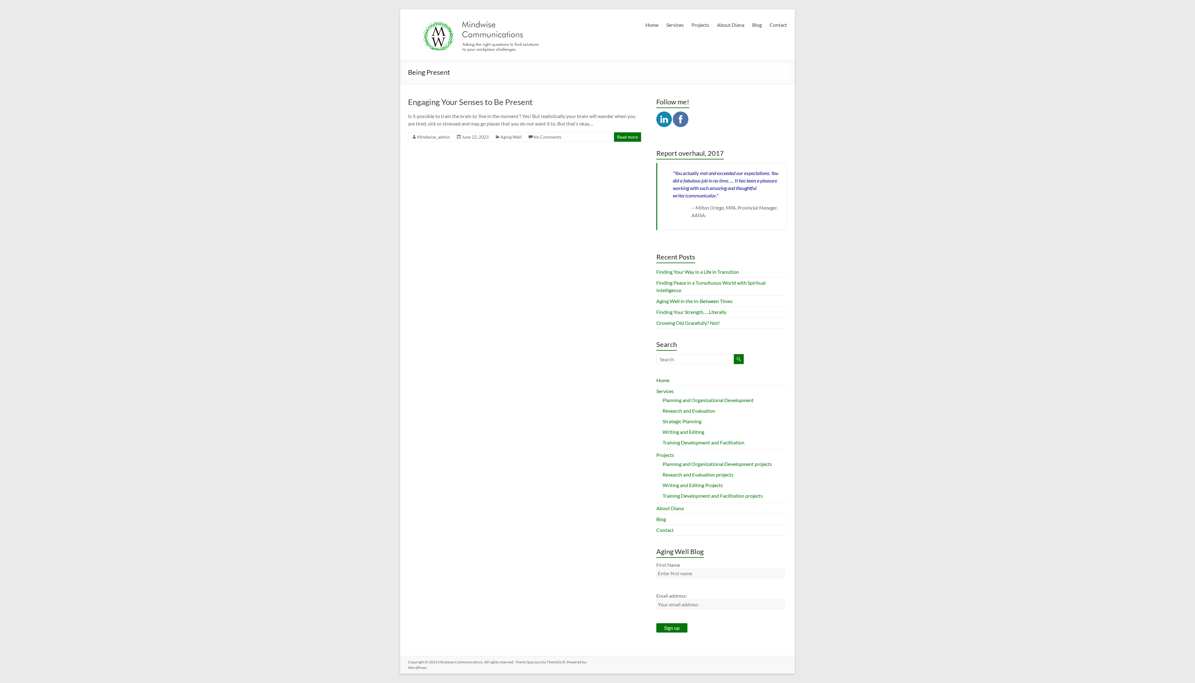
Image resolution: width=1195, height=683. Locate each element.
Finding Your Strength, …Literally (691, 312)
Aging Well (511, 137)
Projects (700, 25)
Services (675, 25)
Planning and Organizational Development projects (717, 464)
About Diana (730, 25)
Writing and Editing (683, 432)
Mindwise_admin (433, 137)
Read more (627, 137)
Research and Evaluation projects (698, 474)
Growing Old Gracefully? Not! (688, 323)
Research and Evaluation (689, 411)
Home (651, 25)
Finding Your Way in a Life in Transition (697, 272)
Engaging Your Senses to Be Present (470, 102)
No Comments (547, 137)
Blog (757, 25)
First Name (668, 565)
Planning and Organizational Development (708, 400)
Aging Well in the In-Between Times (694, 301)
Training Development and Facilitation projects (713, 496)
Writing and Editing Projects (693, 485)
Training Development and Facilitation (703, 442)
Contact (778, 25)
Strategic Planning (682, 421)
